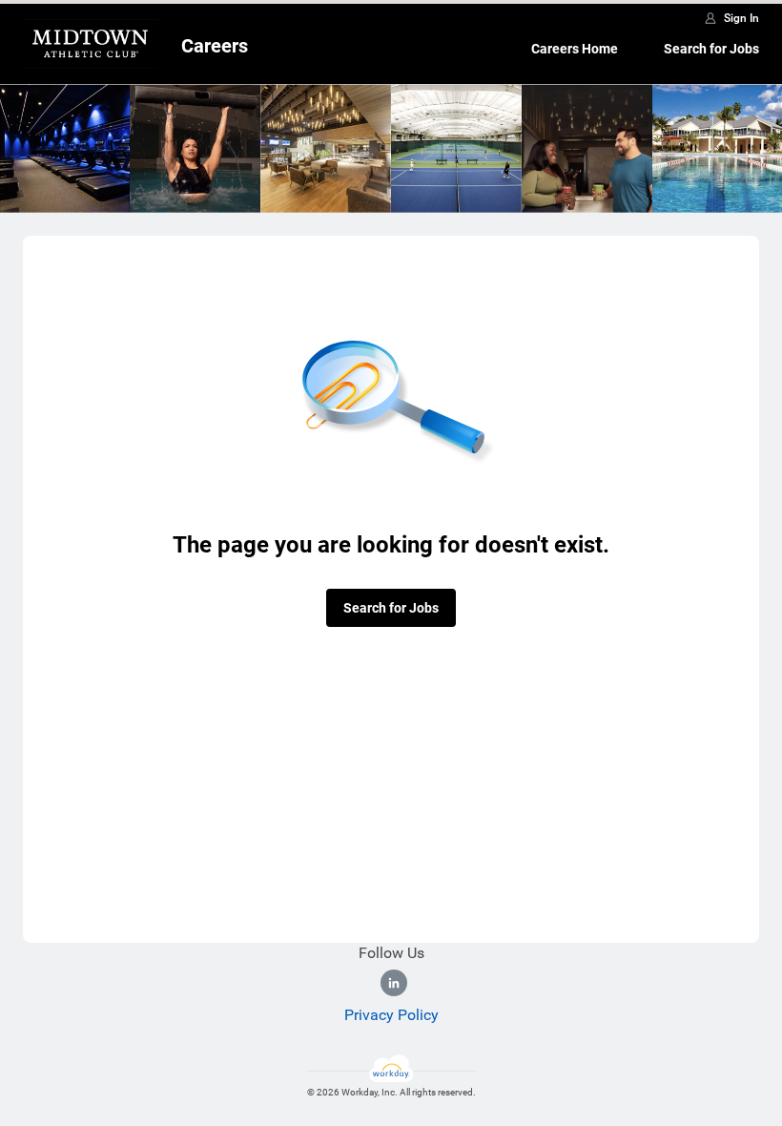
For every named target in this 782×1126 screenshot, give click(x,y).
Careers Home (574, 48)
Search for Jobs (711, 48)
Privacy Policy (391, 1015)
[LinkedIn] (394, 983)
